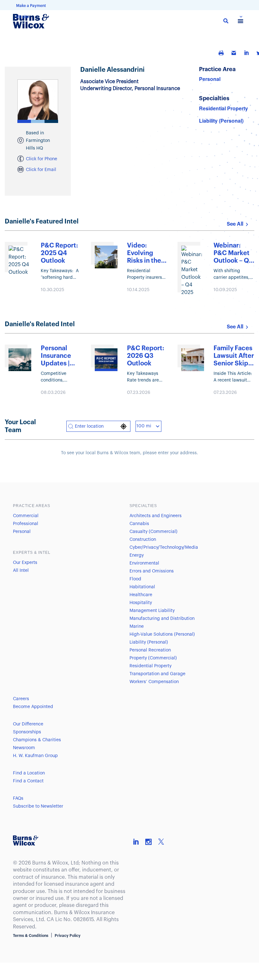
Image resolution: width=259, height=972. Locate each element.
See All (235, 224)
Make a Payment (31, 6)
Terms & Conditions (30, 936)
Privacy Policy (68, 936)
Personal (209, 79)
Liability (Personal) (221, 120)
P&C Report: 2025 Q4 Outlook (59, 253)
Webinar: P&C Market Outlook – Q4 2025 (233, 253)
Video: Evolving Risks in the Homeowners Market (147, 253)
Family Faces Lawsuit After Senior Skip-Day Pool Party (234, 356)
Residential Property (223, 108)
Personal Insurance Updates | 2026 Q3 (56, 356)
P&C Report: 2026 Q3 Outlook (145, 356)
